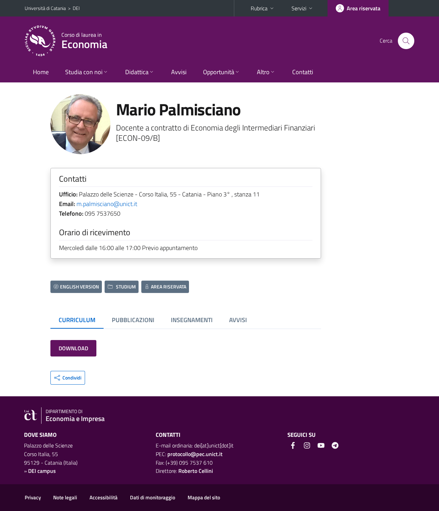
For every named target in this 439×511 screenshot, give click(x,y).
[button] (67, 378)
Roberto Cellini (195, 471)
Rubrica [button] (259, 8)
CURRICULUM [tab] (77, 320)
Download (73, 348)
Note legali (65, 497)
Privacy (33, 497)
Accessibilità (104, 497)
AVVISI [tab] (238, 320)
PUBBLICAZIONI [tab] (133, 320)
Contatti (302, 72)
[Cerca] (406, 41)
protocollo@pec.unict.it (195, 454)
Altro (263, 72)
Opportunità (218, 72)
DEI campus (42, 471)
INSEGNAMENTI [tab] (192, 320)
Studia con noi (84, 72)
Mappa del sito (204, 497)
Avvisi (179, 72)
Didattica (137, 72)
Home (41, 72)
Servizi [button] (299, 8)
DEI (76, 8)
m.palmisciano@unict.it (106, 203)
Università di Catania (45, 8)
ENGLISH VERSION (79, 286)
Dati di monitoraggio (152, 497)
